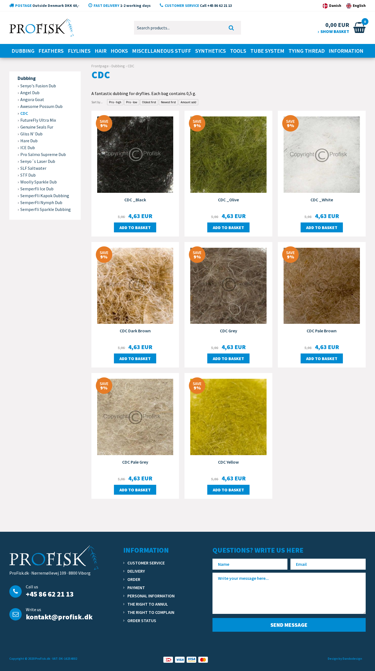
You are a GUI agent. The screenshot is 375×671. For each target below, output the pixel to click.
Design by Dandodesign (345, 658)
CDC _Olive (228, 199)
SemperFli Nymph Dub (41, 202)
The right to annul (147, 604)
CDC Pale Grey (135, 462)
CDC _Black (135, 199)
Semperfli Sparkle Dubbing (45, 209)
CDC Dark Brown (135, 330)
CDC (24, 113)
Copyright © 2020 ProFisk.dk (29, 658)
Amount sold (188, 102)
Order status (141, 620)
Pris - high (115, 102)
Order (133, 579)
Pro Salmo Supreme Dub (43, 154)
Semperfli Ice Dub (37, 188)
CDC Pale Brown (322, 330)
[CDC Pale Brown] (322, 285)
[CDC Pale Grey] (135, 416)
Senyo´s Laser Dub (37, 161)
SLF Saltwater (33, 168)
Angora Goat (32, 99)
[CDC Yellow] (228, 416)
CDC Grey (228, 330)
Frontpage (100, 65)
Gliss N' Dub (31, 134)
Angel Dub (30, 92)
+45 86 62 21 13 (50, 593)
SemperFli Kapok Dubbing (44, 195)
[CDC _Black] (135, 154)
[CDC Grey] (228, 285)
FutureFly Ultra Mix (38, 120)
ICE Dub (27, 147)
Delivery (136, 571)
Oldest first (149, 102)
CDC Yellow (228, 462)
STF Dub (28, 175)
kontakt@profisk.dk (59, 616)
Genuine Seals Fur (36, 127)
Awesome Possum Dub (41, 106)
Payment (136, 587)
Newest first (168, 102)
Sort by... (97, 102)
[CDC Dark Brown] (135, 285)
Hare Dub (29, 140)
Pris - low (131, 102)
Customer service (146, 563)
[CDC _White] (322, 154)
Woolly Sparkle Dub (38, 182)
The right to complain (150, 612)
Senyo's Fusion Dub (38, 85)
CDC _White (321, 199)
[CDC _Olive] (228, 154)
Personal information (151, 595)
